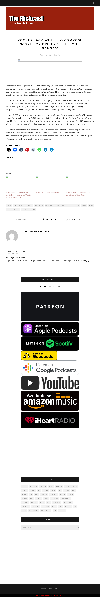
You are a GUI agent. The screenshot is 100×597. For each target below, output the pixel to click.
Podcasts (25, 502)
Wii (55, 510)
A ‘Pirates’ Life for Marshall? (47, 192)
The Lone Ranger (13, 209)
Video (24, 510)
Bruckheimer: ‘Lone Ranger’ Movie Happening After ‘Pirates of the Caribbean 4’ (19, 194)
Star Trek (25, 506)
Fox (60, 490)
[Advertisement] (50, 453)
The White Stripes (28, 209)
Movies (77, 205)
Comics (32, 490)
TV (75, 506)
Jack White (39, 205)
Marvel (62, 494)
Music (84, 205)
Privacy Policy (59, 595)
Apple (51, 486)
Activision (33, 486)
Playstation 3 (66, 498)
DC (39, 490)
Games (66, 490)
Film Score (28, 205)
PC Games (54, 498)
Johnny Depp (67, 205)
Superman (45, 506)
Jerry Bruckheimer (52, 205)
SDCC (48, 502)
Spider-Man (68, 502)
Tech (54, 506)
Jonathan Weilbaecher (80, 220)
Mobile (70, 494)
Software (57, 502)
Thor (60, 506)
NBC (31, 498)
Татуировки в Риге (15, 251)
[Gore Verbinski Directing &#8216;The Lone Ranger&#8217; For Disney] (79, 183)
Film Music (18, 205)
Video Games (33, 510)
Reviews (34, 502)
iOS (31, 494)
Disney (9, 205)
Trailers (68, 506)
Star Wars (35, 506)
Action (24, 486)
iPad (37, 494)
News (91, 205)
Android (43, 486)
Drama (53, 490)
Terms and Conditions (43, 595)
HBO (73, 490)
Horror (24, 494)
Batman (59, 486)
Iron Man (53, 494)
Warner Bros (46, 510)
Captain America (71, 486)
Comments (20, 219)
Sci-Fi (42, 502)
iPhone (44, 494)
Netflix (38, 498)
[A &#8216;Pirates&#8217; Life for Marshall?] (49, 183)
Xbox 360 (62, 510)
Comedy (24, 490)
